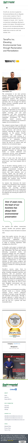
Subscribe (6, 405)
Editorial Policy (7, 426)
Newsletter (6, 407)
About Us (6, 397)
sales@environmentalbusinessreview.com (13, 417)
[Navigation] (6, 7)
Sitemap (6, 409)
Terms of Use (7, 430)
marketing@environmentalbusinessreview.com (14, 419)
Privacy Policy (7, 428)
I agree (22, 442)
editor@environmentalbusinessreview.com (13, 416)
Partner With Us (7, 399)
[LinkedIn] (13, 389)
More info (10, 440)
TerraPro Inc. (17, 343)
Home (5, 395)
